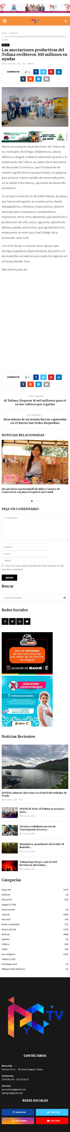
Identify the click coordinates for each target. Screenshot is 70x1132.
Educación (7, 899)
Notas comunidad (10, 924)
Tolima (5, 959)
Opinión (6, 939)
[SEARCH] (64, 597)
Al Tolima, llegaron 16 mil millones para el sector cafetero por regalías (35, 402)
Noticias (6, 45)
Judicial (5, 914)
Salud (4, 949)
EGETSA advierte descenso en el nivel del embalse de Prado (34, 794)
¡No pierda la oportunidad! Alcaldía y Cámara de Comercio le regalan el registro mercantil (31, 490)
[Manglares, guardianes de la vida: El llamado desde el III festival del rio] (10, 848)
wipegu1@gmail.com (12, 1092)
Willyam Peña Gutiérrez (13, 968)
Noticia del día (9, 929)
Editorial (6, 894)
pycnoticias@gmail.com (14, 1089)
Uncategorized (9, 964)
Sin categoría (8, 954)
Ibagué (5, 904)
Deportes (6, 889)
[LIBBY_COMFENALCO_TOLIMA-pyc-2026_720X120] (35, 141)
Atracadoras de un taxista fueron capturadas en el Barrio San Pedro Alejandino (35, 421)
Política (5, 944)
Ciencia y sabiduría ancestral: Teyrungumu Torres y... (38, 828)
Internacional (8, 909)
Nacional (6, 919)
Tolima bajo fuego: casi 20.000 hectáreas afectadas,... (38, 863)
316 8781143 (8, 1079)
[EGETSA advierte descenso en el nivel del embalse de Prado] (35, 767)
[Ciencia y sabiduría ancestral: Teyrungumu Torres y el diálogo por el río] (10, 830)
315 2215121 (22, 1079)
